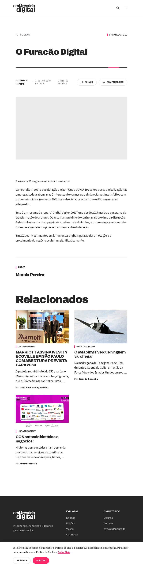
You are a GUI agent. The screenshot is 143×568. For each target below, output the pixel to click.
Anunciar (108, 523)
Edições (70, 523)
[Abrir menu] (126, 8)
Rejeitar (22, 560)
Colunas (108, 518)
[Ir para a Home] (24, 8)
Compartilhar (115, 82)
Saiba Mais (64, 552)
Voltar (25, 34)
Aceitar (41, 560)
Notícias (70, 518)
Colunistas (72, 534)
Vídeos (70, 529)
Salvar (89, 82)
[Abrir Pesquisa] (118, 8)
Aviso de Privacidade (114, 529)
